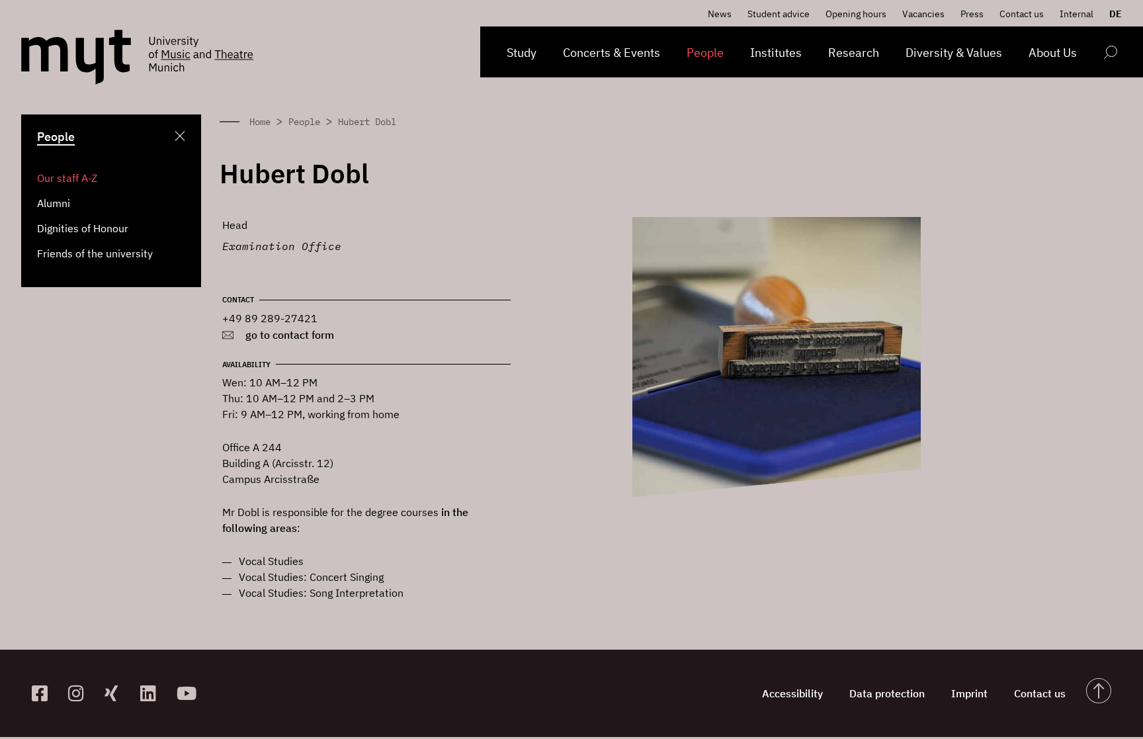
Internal (1076, 14)
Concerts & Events (611, 52)
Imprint (969, 693)
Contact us (1021, 14)
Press (972, 14)
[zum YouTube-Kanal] (189, 693)
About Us (1053, 52)
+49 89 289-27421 (270, 318)
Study (521, 52)
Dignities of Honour (82, 228)
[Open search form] (1110, 55)
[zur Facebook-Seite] (45, 693)
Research (853, 52)
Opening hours (856, 14)
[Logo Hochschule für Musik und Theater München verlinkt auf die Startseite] (76, 57)
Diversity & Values (954, 52)
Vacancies (923, 14)
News (720, 14)
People (705, 52)
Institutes (776, 52)
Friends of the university (95, 253)
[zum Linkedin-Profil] (153, 693)
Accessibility (792, 693)
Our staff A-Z (67, 178)
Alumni (53, 203)
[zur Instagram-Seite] (81, 693)
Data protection (887, 693)
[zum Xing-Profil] (117, 693)
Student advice (778, 14)
